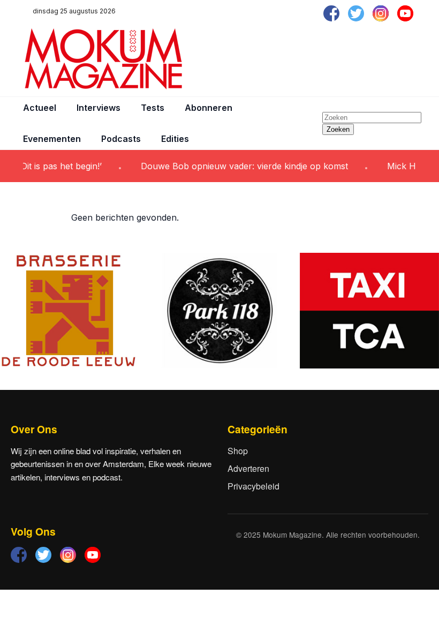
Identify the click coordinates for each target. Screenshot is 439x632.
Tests (152, 107)
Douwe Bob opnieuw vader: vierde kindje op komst (236, 166)
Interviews (98, 107)
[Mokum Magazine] (103, 59)
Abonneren (208, 107)
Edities (175, 138)
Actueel (39, 107)
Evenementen (52, 138)
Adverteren (248, 468)
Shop (238, 451)
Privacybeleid (253, 486)
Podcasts (121, 138)
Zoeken (338, 129)
